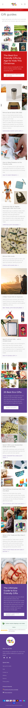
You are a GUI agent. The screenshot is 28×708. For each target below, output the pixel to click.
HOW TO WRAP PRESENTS (10, 175)
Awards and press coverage (11, 689)
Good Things (11, 705)
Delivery (5, 675)
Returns (4, 678)
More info (14, 627)
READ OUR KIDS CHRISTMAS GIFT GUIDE (13, 75)
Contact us (5, 672)
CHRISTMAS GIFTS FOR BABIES (11, 224)
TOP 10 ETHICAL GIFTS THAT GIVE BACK (13, 503)
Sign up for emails (7, 666)
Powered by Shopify (18, 705)
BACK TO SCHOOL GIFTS (9, 355)
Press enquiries (8, 692)
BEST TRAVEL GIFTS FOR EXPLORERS (12, 307)
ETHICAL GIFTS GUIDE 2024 (10, 265)
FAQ (4, 669)
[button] (2, 4)
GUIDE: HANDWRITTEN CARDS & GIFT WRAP (12, 456)
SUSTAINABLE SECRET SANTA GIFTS (12, 131)
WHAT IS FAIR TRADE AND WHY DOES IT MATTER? (13, 550)
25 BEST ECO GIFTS (11, 407)
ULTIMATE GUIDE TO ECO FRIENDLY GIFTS (12, 614)
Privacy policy (6, 681)
